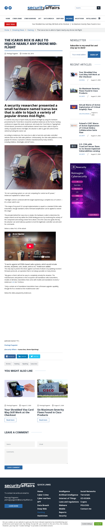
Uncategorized (84, 114)
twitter (35, 356)
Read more (10, 420)
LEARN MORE (13, 506)
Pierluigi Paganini (12, 54)
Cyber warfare (30, 18)
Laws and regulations (69, 502)
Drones (8, 364)
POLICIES (84, 505)
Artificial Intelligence (68, 495)
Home (8, 18)
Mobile (62, 509)
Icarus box (34, 364)
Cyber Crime (17, 18)
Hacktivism (79, 18)
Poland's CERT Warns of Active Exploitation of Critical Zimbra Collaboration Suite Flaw (89, 128)
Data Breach (49, 18)
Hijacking (25, 364)
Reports (62, 512)
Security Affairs (11, 349)
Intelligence (91, 18)
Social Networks (88, 491)
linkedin (23, 356)
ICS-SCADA (85, 498)
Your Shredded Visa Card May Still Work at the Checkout (45, 24)
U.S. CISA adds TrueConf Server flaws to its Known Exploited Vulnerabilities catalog (89, 147)
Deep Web (60, 18)
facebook (11, 356)
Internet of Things (67, 498)
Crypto (83, 502)
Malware (63, 505)
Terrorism (85, 495)
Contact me (85, 509)
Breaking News (18, 30)
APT (39, 18)
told (13, 282)
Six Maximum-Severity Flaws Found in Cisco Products (84, 24)
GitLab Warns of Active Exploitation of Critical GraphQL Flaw (89, 107)
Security (82, 96)
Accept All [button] (98, 524)
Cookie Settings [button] (87, 524)
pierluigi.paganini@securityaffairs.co (18, 500)
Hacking (69, 18)
